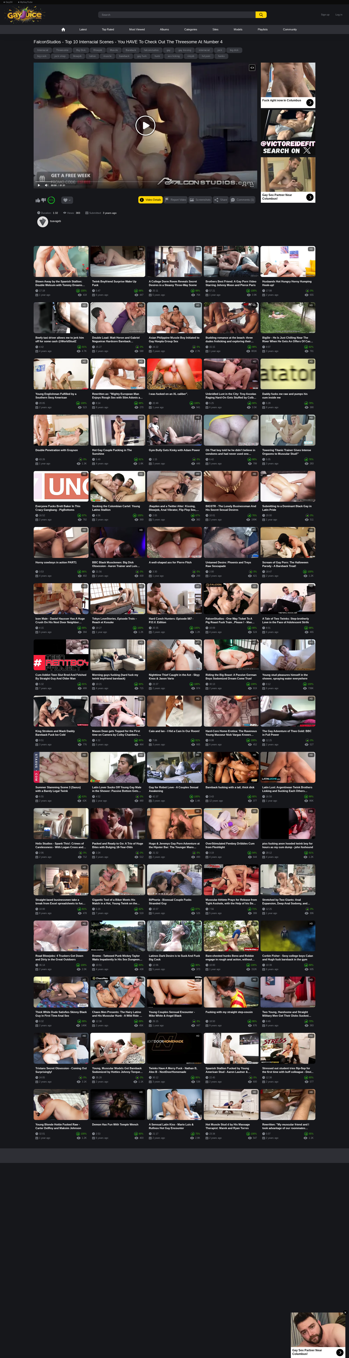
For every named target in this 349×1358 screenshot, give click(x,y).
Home (63, 29)
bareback (124, 56)
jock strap (60, 56)
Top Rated (108, 29)
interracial (204, 50)
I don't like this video (43, 200)
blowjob (77, 56)
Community (290, 29)
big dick (234, 50)
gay (169, 50)
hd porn (206, 56)
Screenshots (203, 199)
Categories (190, 29)
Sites (215, 29)
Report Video (178, 199)
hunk (157, 56)
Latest (83, 29)
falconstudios (151, 50)
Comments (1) (245, 199)
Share (223, 199)
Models (238, 29)
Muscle (114, 50)
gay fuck (142, 56)
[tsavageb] (42, 221)
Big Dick (81, 50)
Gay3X (9, 2)
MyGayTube (26, 2)
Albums (164, 29)
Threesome (62, 50)
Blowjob (97, 50)
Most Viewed (137, 29)
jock (220, 50)
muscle (107, 56)
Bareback (131, 50)
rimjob (190, 56)
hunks (221, 56)
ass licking (174, 56)
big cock (42, 56)
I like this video (37, 200)
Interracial (42, 50)
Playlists (263, 29)
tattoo (92, 56)
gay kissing (184, 50)
